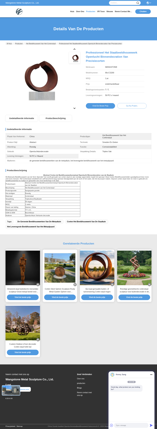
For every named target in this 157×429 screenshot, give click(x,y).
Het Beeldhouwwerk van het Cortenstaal (41, 44)
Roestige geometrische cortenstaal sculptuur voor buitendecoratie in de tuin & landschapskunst (134, 290)
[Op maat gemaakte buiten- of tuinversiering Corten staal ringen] (97, 268)
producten (90, 11)
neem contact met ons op (123, 11)
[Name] (137, 2)
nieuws (110, 11)
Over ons (80, 379)
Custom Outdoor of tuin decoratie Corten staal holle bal (22, 345)
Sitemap (20, 426)
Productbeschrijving (56, 118)
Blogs (79, 388)
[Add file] (111, 425)
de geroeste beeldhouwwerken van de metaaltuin (39, 222)
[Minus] (151, 374)
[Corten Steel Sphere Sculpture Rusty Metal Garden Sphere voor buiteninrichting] (60, 268)
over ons (80, 11)
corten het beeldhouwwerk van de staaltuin (86, 222)
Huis (72, 11)
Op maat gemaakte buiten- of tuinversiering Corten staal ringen (97, 290)
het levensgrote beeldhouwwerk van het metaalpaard (30, 227)
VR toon (101, 11)
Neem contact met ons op (84, 394)
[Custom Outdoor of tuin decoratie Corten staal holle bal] (23, 323)
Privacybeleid (10, 426)
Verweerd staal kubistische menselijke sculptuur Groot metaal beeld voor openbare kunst (22, 290)
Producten (19, 44)
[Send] (151, 425)
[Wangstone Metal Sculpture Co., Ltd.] (18, 11)
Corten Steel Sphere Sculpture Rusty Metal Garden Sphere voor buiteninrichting (60, 290)
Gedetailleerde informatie (21, 118)
